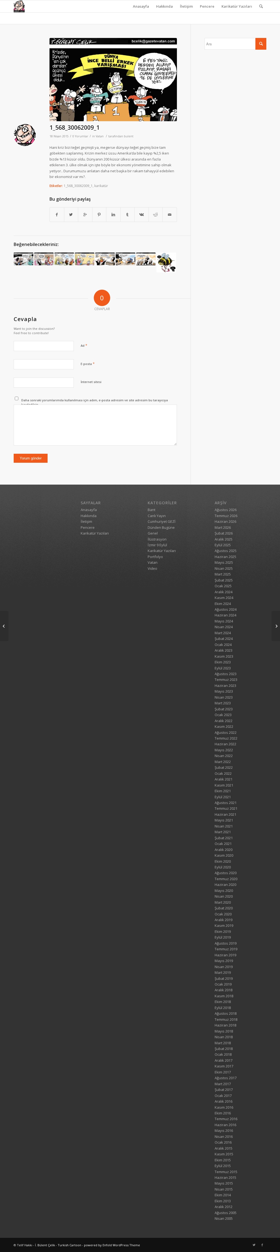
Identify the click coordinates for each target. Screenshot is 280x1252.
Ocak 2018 (223, 1054)
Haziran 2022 (225, 743)
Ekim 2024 (223, 603)
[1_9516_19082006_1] (23, 259)
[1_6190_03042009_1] (146, 259)
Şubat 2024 (224, 638)
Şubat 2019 (224, 978)
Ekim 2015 (223, 1160)
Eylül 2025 (223, 544)
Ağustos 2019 (226, 943)
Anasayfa (141, 6)
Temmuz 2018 (226, 1019)
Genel (153, 533)
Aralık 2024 (223, 591)
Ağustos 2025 (226, 550)
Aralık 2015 (223, 1148)
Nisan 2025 (224, 568)
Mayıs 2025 (224, 562)
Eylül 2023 (223, 668)
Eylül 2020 (223, 867)
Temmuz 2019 (226, 949)
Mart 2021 (223, 831)
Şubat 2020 (224, 908)
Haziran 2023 (225, 685)
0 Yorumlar (80, 136)
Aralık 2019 (223, 919)
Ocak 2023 (223, 714)
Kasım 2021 (224, 785)
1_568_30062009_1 (74, 127)
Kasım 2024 (224, 597)
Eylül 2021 (223, 796)
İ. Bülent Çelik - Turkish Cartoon (58, 1245)
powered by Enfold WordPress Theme (112, 1245)
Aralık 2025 (223, 539)
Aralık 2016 (223, 1101)
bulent (128, 136)
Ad (84, 345)
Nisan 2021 (224, 826)
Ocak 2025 (223, 585)
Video (152, 568)
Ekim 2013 (223, 1200)
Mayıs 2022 (224, 749)
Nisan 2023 (224, 697)
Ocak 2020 (223, 914)
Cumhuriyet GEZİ (162, 521)
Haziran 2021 (225, 814)
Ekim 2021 (223, 790)
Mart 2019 (223, 972)
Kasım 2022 (224, 726)
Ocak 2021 (223, 843)
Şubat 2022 (224, 767)
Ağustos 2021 (226, 802)
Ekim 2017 (223, 1072)
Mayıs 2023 (224, 691)
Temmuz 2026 (226, 515)
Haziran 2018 (225, 1025)
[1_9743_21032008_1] (125, 259)
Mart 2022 (223, 761)
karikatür (101, 185)
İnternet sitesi (91, 382)
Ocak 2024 (223, 644)
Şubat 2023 (224, 709)
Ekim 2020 (223, 861)
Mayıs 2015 (224, 1183)
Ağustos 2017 (226, 1077)
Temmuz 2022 (226, 738)
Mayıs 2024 (224, 621)
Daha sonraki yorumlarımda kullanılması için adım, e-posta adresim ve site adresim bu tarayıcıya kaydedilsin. (94, 402)
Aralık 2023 (223, 650)
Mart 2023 (223, 703)
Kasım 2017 (224, 1066)
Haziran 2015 (225, 1177)
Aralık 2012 (223, 1206)
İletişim (186, 6)
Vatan (100, 136)
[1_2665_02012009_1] (64, 259)
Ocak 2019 (223, 984)
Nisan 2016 (224, 1136)
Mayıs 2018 (224, 1031)
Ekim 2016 (223, 1113)
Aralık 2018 (223, 989)
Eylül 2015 (223, 1165)
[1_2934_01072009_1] (276, 626)
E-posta (88, 363)
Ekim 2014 (223, 1194)
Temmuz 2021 (226, 808)
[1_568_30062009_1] (113, 79)
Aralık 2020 (223, 849)
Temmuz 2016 (226, 1118)
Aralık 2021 (223, 779)
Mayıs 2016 (224, 1130)
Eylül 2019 (223, 937)
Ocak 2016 (223, 1142)
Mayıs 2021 (224, 820)
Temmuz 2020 (226, 878)
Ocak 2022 (223, 773)
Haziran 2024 (225, 615)
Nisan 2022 (224, 755)
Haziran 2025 (225, 556)
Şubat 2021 (224, 837)
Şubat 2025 (224, 580)
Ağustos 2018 (226, 1013)
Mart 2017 (223, 1083)
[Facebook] (262, 1245)
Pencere (207, 6)
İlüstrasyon (157, 539)
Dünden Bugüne (161, 527)
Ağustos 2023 (226, 673)
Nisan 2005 (224, 1218)
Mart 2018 (223, 1042)
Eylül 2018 (223, 1007)
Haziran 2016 (225, 1124)
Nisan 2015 (224, 1189)
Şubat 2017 (224, 1089)
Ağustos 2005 (226, 1212)
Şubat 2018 (224, 1048)
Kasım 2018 (224, 995)
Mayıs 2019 (224, 960)
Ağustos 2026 (226, 509)
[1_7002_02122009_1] (44, 259)
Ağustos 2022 (226, 732)
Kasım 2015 (224, 1154)
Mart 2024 (223, 632)
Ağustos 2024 (226, 609)
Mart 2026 (223, 527)
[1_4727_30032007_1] (85, 259)
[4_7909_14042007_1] (166, 263)
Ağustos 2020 (226, 872)
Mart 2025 (223, 574)
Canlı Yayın (157, 515)
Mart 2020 (223, 902)
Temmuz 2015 (226, 1171)
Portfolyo (155, 556)
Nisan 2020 (224, 896)
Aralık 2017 (223, 1060)
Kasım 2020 (224, 855)
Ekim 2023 (223, 662)
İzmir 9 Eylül (157, 544)
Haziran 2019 (225, 955)
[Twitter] (254, 1245)
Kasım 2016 (224, 1107)
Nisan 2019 (224, 966)
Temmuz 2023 (226, 679)
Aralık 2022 (223, 720)
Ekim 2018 (223, 1001)
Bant (151, 509)
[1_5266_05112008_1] (105, 259)
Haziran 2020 (225, 884)
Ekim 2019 (223, 931)
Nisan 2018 (224, 1036)
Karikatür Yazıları (236, 6)
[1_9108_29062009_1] (4, 626)
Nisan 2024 (224, 626)
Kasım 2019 (224, 925)
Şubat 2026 (224, 533)
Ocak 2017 (223, 1095)
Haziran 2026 (225, 521)
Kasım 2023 (224, 656)
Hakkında (164, 6)
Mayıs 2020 (224, 890)
